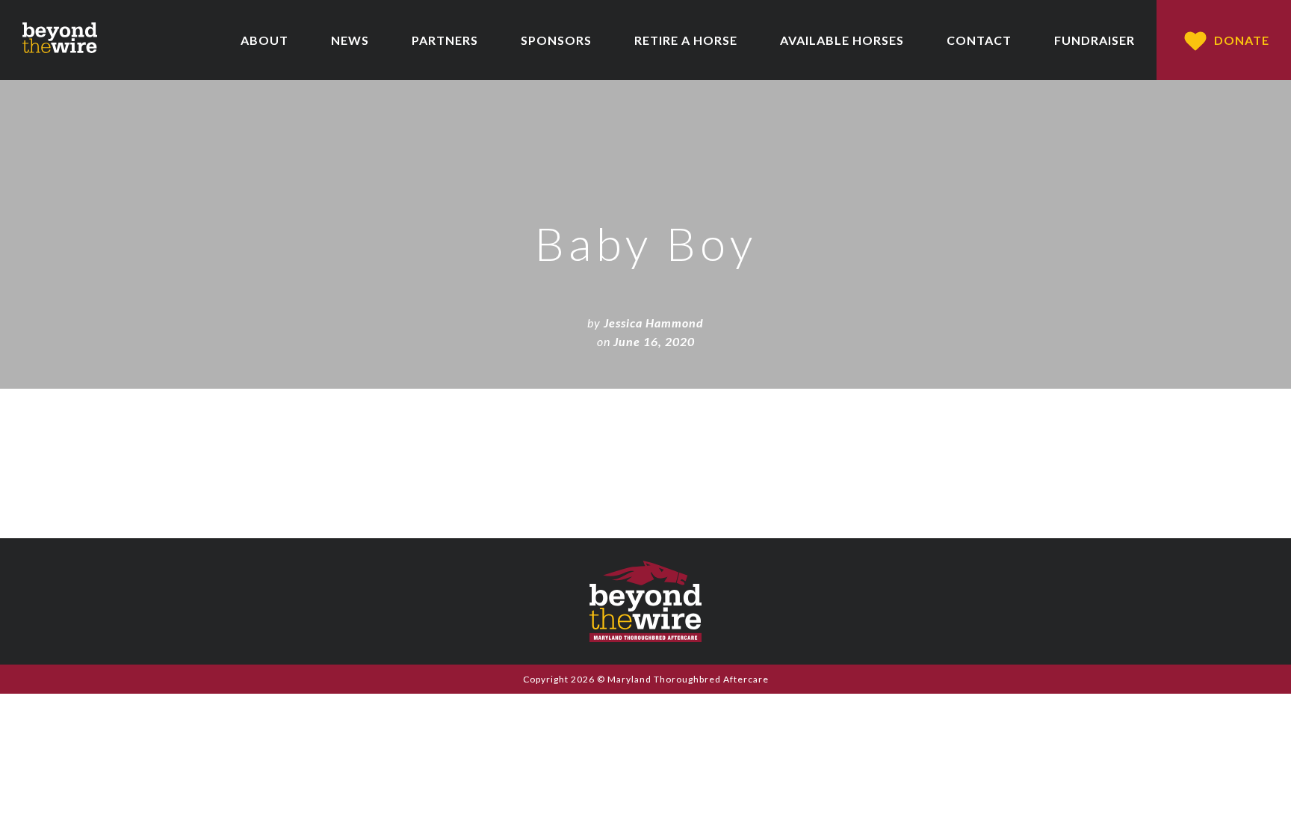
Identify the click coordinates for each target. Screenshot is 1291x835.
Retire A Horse (685, 40)
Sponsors (556, 40)
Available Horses (842, 40)
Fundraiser (1094, 40)
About (264, 40)
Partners (445, 40)
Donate (1241, 40)
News (350, 40)
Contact (979, 40)
